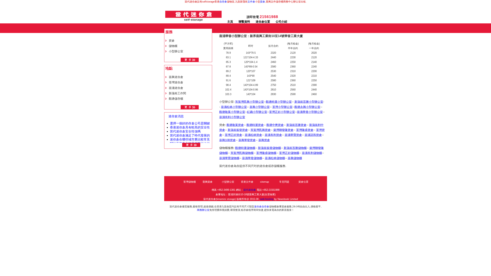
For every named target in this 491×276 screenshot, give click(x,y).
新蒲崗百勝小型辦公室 (308, 101)
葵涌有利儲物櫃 (312, 152)
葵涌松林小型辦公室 (234, 106)
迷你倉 (258, 206)
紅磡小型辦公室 (257, 111)
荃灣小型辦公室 (282, 106)
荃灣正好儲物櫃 (289, 152)
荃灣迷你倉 (176, 82)
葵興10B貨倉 (227, 140)
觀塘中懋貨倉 (275, 125)
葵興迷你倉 (176, 77)
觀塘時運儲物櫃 (245, 148)
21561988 (269, 17)
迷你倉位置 (263, 21)
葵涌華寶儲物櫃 (229, 158)
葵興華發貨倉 (247, 140)
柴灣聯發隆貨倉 (283, 129)
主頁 (230, 21)
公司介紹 (281, 21)
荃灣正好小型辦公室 (282, 111)
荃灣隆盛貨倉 (304, 129)
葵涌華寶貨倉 (293, 134)
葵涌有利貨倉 (273, 134)
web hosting (266, 199)
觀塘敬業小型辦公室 (232, 111)
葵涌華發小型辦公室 (310, 111)
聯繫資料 (244, 21)
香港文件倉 (247, 181)
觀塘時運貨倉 (255, 125)
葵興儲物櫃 (295, 158)
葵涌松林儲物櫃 (275, 158)
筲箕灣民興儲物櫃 (242, 152)
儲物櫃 (173, 46)
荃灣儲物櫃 (189, 181)
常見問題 (284, 181)
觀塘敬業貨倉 (235, 125)
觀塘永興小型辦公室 (307, 106)
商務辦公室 (203, 210)
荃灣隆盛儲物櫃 (266, 152)
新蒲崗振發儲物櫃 (269, 148)
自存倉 (223, 1)
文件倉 (251, 1)
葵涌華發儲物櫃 (252, 158)
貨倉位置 (303, 181)
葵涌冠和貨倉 (313, 134)
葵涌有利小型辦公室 (232, 117)
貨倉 (262, 1)
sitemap (264, 181)
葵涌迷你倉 (176, 88)
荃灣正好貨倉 (233, 134)
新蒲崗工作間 (177, 93)
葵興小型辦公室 (260, 106)
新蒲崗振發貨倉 (238, 129)
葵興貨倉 (264, 140)
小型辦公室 (176, 51)
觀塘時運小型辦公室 (279, 101)
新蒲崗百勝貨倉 (296, 125)
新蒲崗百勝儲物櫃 (295, 148)
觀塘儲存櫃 (176, 98)
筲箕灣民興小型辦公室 (249, 101)
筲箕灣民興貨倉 (260, 129)
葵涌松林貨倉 (253, 134)
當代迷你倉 (249, 189)
